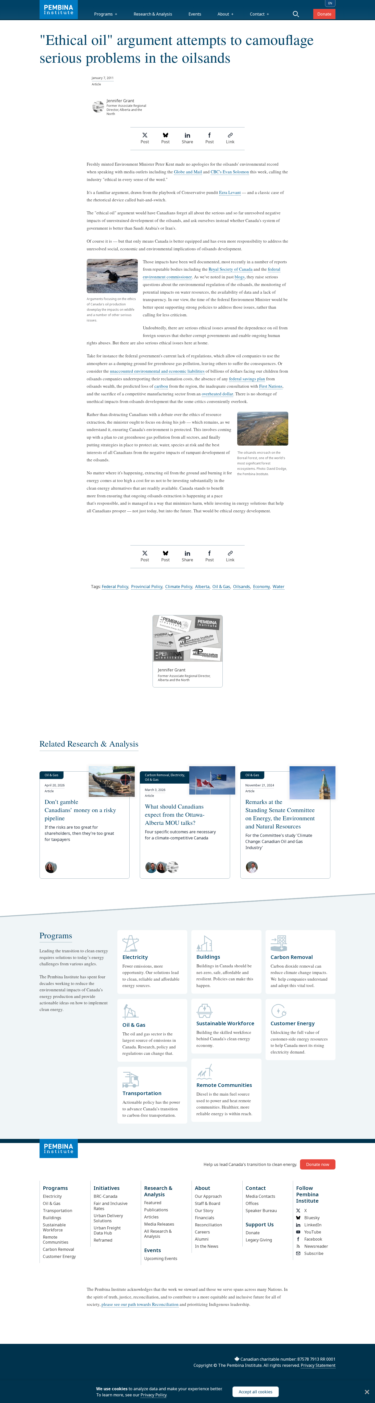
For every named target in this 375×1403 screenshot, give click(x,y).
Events (195, 14)
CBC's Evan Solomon (230, 172)
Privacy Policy (153, 1395)
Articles (151, 1217)
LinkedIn (312, 1224)
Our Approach (208, 1196)
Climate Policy (178, 586)
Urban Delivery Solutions (108, 1218)
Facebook (313, 1239)
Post (145, 142)
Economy (261, 586)
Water (278, 586)
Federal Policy (115, 586)
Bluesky (312, 1217)
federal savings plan (247, 379)
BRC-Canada (105, 1196)
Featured (152, 1202)
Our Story (204, 1210)
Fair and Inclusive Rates (111, 1206)
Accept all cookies (255, 1392)
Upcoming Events (160, 1258)
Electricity (52, 1196)
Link (230, 142)
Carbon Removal (58, 1249)
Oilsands (241, 586)
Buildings (52, 1217)
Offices (252, 1203)
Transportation (57, 1210)
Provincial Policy (146, 586)
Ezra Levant (230, 192)
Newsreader (316, 1246)
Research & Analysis (153, 14)
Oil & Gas (221, 586)
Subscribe (313, 1253)
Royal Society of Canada (231, 269)
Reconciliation (208, 1225)
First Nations (270, 386)
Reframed (103, 1240)
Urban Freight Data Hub (107, 1230)
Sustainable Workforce (54, 1227)
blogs (240, 277)
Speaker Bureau (261, 1210)
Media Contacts (260, 1196)
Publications (156, 1210)
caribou (161, 386)
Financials (204, 1217)
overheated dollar (217, 394)
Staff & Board (207, 1203)
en (330, 3)
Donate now (317, 1164)
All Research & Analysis (158, 1233)
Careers (202, 1232)
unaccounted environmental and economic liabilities (157, 371)
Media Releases (159, 1224)
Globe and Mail (188, 172)
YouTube (312, 1232)
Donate (324, 14)
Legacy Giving (259, 1240)
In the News (206, 1246)
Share (187, 142)
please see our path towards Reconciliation (140, 1304)
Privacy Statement (318, 1365)
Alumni (202, 1239)
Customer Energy (59, 1256)
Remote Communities (55, 1239)
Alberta (202, 586)
